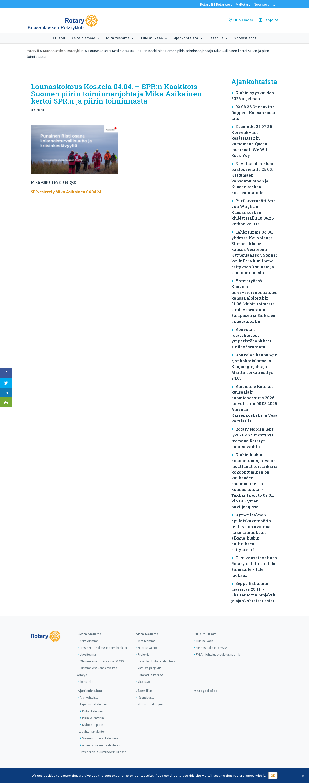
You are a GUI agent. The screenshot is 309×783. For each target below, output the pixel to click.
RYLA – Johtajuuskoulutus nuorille (218, 654)
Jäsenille (216, 38)
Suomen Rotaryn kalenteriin (100, 738)
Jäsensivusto (146, 698)
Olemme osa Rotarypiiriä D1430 (102, 661)
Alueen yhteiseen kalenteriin (101, 745)
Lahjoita (270, 20)
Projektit (143, 654)
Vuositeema (88, 654)
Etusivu (59, 38)
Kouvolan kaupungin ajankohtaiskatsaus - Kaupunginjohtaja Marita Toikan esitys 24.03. (254, 366)
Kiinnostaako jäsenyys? (211, 648)
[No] (303, 775)
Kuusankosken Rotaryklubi (63, 50)
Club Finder (243, 20)
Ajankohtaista (186, 38)
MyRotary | (245, 4)
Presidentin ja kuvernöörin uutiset (103, 752)
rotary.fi (33, 50)
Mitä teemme (117, 38)
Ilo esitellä (86, 682)
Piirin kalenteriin (93, 718)
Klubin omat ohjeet (150, 704)
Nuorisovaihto (264, 4)
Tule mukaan (151, 38)
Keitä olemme (83, 38)
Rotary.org (224, 4)
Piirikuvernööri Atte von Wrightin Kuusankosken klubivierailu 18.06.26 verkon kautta (253, 212)
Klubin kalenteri (92, 711)
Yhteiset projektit (149, 668)
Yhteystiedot (245, 38)
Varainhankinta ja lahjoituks (156, 661)
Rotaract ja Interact (150, 675)
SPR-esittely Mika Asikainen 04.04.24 (66, 191)
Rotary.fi (206, 4)
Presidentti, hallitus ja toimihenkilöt (103, 648)
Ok (273, 775)
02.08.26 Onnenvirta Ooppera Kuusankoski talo (253, 112)
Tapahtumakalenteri (93, 704)
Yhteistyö (144, 682)
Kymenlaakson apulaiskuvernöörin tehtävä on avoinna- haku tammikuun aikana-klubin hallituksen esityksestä (251, 532)
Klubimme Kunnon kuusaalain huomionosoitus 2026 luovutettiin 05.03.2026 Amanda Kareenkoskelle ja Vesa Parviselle (254, 403)
